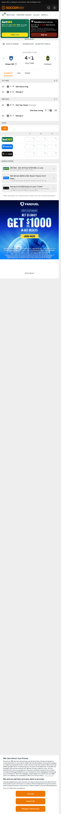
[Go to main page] (15, 8)
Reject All (30, 801)
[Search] (48, 7)
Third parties (49, 775)
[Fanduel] (7, 146)
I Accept (30, 794)
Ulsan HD (9, 64)
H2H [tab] (19, 73)
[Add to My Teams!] (3, 58)
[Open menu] (54, 7)
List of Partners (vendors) (14, 788)
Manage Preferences (30, 809)
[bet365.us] (7, 139)
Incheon (47, 64)
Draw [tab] (27, 73)
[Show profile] (11, 58)
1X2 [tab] (4, 128)
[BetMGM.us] (7, 154)
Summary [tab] (8, 73)
